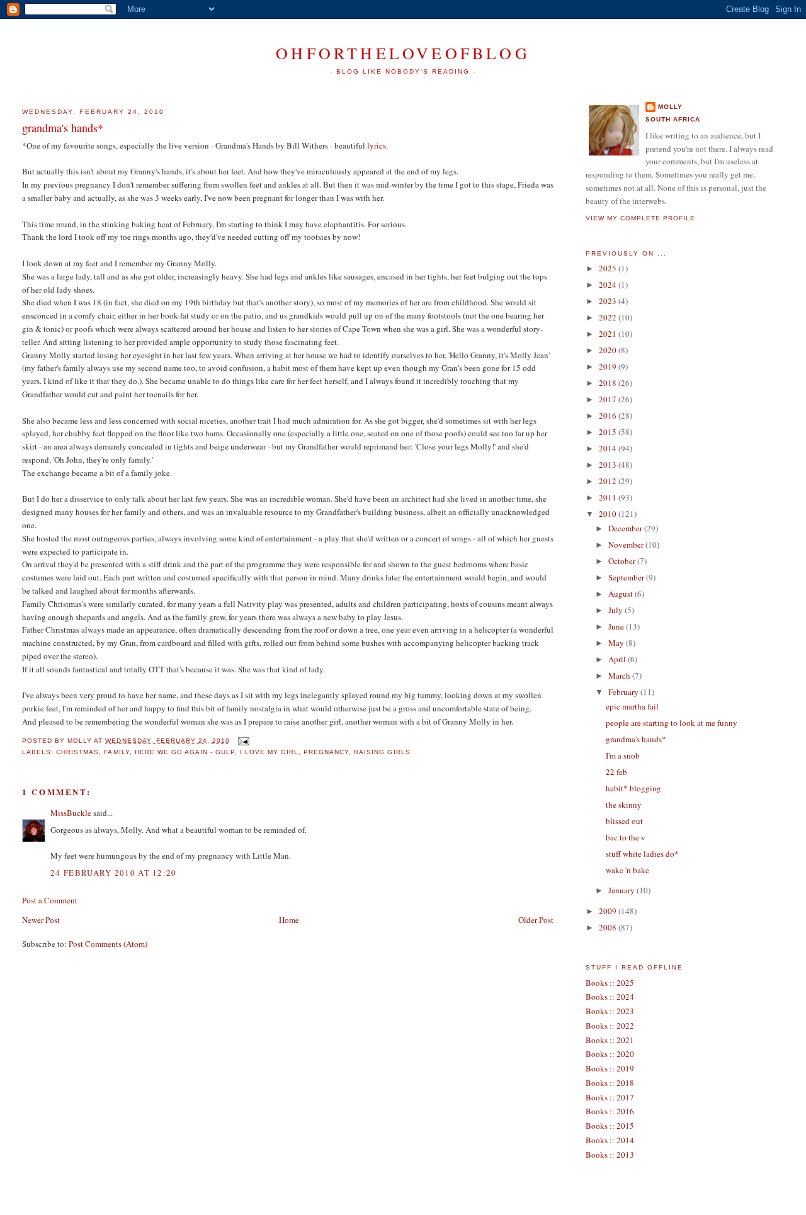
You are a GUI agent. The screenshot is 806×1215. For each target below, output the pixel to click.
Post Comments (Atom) (108, 943)
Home (289, 919)
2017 (608, 399)
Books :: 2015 (610, 1125)
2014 (608, 448)
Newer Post (41, 919)
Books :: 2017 (610, 1097)
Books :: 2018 (610, 1082)
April (618, 659)
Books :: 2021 (610, 1040)
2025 (608, 268)
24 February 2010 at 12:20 (113, 872)
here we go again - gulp (185, 752)
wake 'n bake (627, 870)
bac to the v (625, 837)
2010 (608, 513)
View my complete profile (640, 218)
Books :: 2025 (610, 982)
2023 (608, 301)
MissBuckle (70, 812)
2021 (608, 333)
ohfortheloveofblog (403, 53)
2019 (608, 366)
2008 (608, 927)
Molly (670, 106)
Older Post (535, 919)
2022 (608, 317)
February (624, 692)
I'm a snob (623, 755)
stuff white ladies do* (642, 853)
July (616, 610)
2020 (608, 350)
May (617, 642)
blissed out (624, 821)
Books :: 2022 (610, 1025)
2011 (608, 497)
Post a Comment (49, 900)
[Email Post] (242, 740)
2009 (608, 911)
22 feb (616, 771)
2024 (608, 284)
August (621, 593)
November (626, 544)
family (116, 752)
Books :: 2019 (610, 1068)
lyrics (376, 145)
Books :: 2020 (610, 1054)
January (622, 890)
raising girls (382, 752)
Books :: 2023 (610, 1011)
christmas (77, 752)
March (620, 675)
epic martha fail (632, 706)
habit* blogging (633, 788)
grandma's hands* (62, 127)
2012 (608, 481)
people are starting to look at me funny (671, 722)
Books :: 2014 (610, 1140)
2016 (608, 415)
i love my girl (269, 752)
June (617, 626)
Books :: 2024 (610, 996)
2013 (608, 464)
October (622, 561)
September (627, 577)
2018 (608, 382)
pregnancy (326, 752)
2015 (608, 432)
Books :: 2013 (610, 1154)
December (626, 528)
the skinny (624, 804)
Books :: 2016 (610, 1111)
